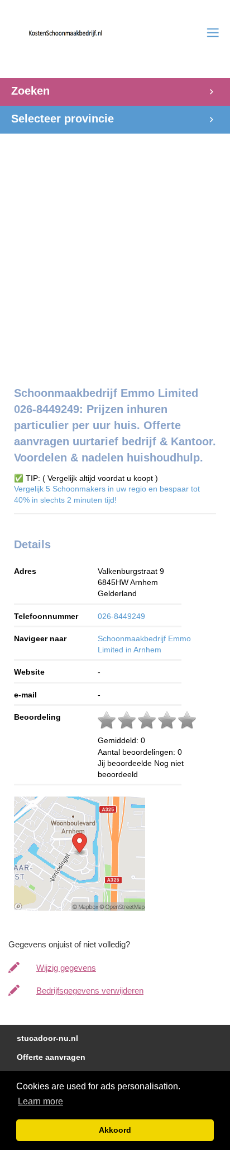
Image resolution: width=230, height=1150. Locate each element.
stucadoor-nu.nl (47, 1038)
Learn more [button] (40, 1101)
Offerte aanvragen (51, 1057)
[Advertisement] (115, 248)
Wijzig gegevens (66, 967)
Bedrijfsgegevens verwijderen (89, 990)
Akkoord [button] (115, 1130)
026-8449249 (121, 616)
